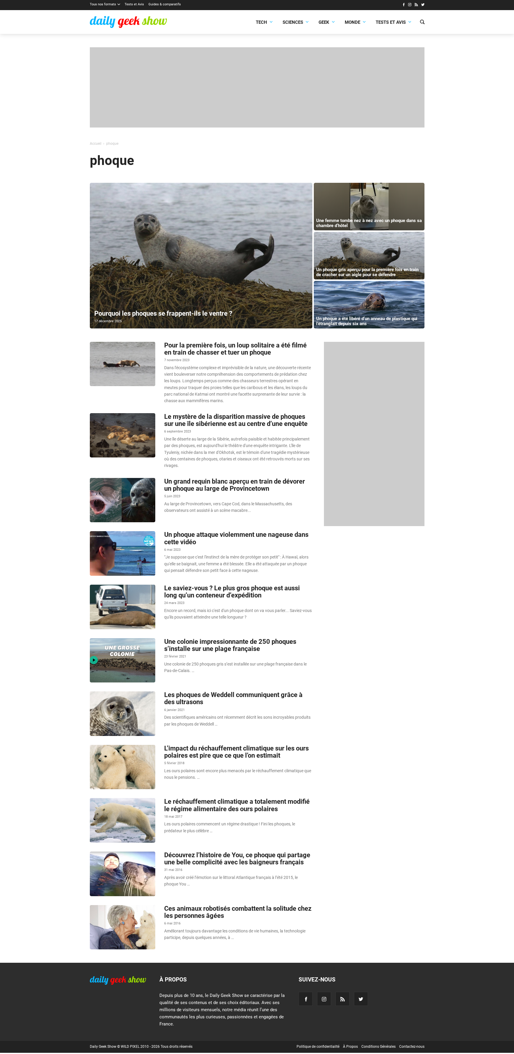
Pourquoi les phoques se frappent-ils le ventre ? (163, 313)
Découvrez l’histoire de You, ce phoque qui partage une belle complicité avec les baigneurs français (237, 858)
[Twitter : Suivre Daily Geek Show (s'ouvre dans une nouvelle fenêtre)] (422, 5)
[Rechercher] (422, 23)
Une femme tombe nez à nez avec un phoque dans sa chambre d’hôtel (369, 223)
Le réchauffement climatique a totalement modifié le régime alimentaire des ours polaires (237, 805)
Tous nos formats (103, 4)
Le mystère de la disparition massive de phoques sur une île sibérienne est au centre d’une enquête (236, 420)
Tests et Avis (134, 4)
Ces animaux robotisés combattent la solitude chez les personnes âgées (237, 912)
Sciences (293, 22)
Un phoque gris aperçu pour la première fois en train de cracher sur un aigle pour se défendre (367, 272)
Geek (324, 22)
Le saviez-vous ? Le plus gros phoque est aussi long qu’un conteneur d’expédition (232, 591)
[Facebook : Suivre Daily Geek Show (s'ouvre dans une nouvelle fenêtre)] (403, 5)
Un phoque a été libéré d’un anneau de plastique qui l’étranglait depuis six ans (366, 321)
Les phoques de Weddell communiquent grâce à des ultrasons (233, 698)
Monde (352, 22)
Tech (261, 22)
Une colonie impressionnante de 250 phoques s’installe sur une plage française (230, 645)
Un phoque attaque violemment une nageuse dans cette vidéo (236, 538)
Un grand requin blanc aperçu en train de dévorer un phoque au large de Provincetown (234, 485)
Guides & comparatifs (164, 4)
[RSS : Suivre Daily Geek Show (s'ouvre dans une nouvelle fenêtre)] (416, 5)
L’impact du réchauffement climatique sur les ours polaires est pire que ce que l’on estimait (236, 752)
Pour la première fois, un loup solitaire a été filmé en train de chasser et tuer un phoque (235, 349)
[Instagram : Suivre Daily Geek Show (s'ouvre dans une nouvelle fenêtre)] (409, 5)
